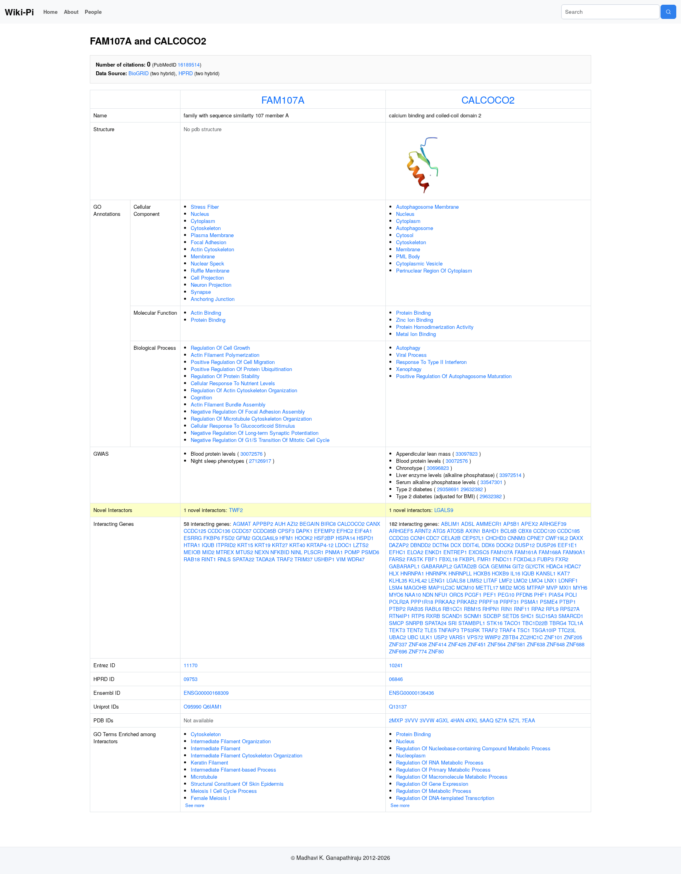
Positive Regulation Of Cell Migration (233, 362)
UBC (412, 637)
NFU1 (441, 594)
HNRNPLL (460, 573)
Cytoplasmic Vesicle (419, 263)
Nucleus (200, 213)
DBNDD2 (420, 545)
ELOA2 (415, 552)
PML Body (408, 256)
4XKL (471, 720)
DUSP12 (525, 545)
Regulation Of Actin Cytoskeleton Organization (244, 390)
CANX (373, 523)
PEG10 (506, 594)
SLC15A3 (546, 616)
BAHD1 (490, 530)
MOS (519, 587)
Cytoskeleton (206, 228)
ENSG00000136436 (411, 692)
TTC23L (567, 630)
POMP (352, 552)
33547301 (491, 482)
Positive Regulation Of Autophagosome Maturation (454, 376)
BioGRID (138, 73)
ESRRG (193, 538)
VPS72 (475, 637)
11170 (190, 665)
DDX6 (488, 545)
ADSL (467, 523)
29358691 (448, 489)
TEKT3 (397, 630)
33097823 (467, 453)
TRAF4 (507, 630)
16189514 (189, 64)
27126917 (260, 460)
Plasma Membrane (212, 235)
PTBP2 (397, 608)
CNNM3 (516, 538)
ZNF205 (573, 637)
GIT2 (518, 566)
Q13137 (398, 706)
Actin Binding (206, 312)
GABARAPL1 (404, 566)
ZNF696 (398, 651)
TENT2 (415, 630)
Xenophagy (409, 369)
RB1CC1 (452, 608)
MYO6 (396, 594)
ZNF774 (418, 651)
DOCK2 (505, 545)
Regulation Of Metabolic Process (433, 790)
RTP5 (417, 616)
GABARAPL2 (436, 566)
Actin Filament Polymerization (225, 354)
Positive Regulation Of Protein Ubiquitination (241, 369)
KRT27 (280, 545)
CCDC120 (544, 530)
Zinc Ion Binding (414, 319)
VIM (341, 559)
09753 (190, 679)
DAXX (576, 538)
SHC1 (527, 616)
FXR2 (561, 559)
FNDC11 (502, 559)
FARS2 (397, 559)
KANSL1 (546, 573)
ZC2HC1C (531, 637)
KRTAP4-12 (320, 545)
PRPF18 (488, 601)
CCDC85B (264, 530)
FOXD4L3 (525, 559)
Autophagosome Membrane (427, 206)
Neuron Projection (211, 284)
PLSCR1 (314, 552)
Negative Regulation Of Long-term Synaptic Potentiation (254, 432)
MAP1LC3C (441, 587)
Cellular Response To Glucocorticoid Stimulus (243, 425)
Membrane (203, 256)
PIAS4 (556, 594)
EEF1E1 (567, 545)
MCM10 (465, 587)
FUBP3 (545, 559)
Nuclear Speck (207, 263)
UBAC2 (397, 637)
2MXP (396, 720)
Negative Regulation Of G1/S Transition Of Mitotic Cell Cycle (260, 439)
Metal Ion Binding (416, 334)
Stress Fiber (205, 206)
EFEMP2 (324, 530)
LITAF (490, 580)
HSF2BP (324, 538)
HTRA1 (192, 545)
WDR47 (356, 559)
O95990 (192, 706)
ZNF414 (437, 644)
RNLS (224, 559)
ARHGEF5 (401, 530)
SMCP (396, 623)
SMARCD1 (570, 616)
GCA (483, 566)
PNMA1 (334, 552)
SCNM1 (473, 616)
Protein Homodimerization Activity (435, 326)
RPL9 (552, 608)
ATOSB (455, 530)
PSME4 (549, 601)
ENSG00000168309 (206, 692)
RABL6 (433, 608)
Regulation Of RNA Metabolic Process (440, 762)
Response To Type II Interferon (431, 362)
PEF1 (489, 594)
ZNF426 (457, 644)
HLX (394, 573)
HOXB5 (481, 573)
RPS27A (570, 608)
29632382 (472, 489)
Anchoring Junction (212, 298)
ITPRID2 (226, 545)
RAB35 (415, 608)
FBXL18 (448, 559)
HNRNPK (436, 573)
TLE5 (430, 630)
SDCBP (492, 616)
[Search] (668, 12)
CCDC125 (195, 530)
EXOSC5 (479, 552)
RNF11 (522, 608)
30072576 (251, 453)
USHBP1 (324, 559)
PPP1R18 (422, 601)
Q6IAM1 (212, 706)
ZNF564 (496, 644)
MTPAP (536, 587)
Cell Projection (207, 277)
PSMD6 (370, 552)
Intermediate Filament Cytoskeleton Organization (246, 755)
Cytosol (404, 235)
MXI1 (565, 587)
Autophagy (408, 347)
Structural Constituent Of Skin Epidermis (237, 783)
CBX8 (525, 530)
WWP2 (493, 637)
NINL (296, 552)
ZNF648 (556, 644)
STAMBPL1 (471, 623)
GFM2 (243, 538)
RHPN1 (490, 608)
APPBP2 (263, 523)
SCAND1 (452, 616)
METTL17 (487, 587)
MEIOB (192, 552)
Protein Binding (208, 319)
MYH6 (580, 587)
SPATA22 (243, 559)
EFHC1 (397, 552)
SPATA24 (436, 623)
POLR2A (399, 601)
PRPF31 (509, 601)
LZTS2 (360, 545)
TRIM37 (303, 559)
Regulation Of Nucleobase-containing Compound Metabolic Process (473, 748)
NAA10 (413, 594)
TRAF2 (285, 559)
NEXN (262, 552)
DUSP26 (546, 545)
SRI (452, 623)
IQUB (208, 545)
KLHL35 (398, 580)
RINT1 (208, 559)
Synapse (201, 291)
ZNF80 (436, 651)
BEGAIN (309, 523)
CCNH (417, 538)
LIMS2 (474, 580)
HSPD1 (365, 538)
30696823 (438, 467)
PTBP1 (567, 601)
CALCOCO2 (488, 99)
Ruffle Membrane (210, 270)
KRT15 (245, 545)
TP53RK (470, 630)
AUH (280, 523)
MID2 (208, 552)
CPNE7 (535, 538)
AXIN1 (472, 530)
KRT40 (297, 545)
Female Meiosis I (210, 798)
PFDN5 (524, 594)
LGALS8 (456, 580)
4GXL (442, 720)
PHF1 (540, 594)
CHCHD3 (496, 538)
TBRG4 (557, 623)
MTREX (225, 552)
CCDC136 (219, 530)
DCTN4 (440, 545)
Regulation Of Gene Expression (432, 783)
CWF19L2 (556, 538)
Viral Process (411, 354)
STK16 (494, 623)
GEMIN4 (501, 566)
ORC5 (456, 594)
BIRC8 (328, 523)
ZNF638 (536, 644)
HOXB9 (500, 573)
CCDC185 (568, 530)
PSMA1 (529, 601)
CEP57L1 (473, 538)
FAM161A (526, 552)
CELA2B (451, 538)
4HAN (457, 720)
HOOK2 (304, 538)
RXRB (433, 616)
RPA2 (537, 608)
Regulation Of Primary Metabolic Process (443, 769)
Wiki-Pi (19, 11)
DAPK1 (304, 530)
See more (194, 805)
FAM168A (550, 552)
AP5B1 (511, 523)
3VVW (427, 720)
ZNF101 (553, 637)
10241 (396, 665)
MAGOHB (415, 587)
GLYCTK (535, 566)
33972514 (510, 475)
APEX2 (529, 523)
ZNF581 (516, 644)
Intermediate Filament (215, 748)
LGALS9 (443, 510)
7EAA (528, 720)
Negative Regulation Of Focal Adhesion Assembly (248, 411)
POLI (571, 594)
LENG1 (436, 580)
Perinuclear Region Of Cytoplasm (434, 270)
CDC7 (432, 538)
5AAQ (486, 720)
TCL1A (575, 623)
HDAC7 (572, 566)
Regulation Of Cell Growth (220, 347)
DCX (455, 545)
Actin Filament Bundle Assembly (228, 404)
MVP (552, 587)
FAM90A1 (574, 552)
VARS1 (457, 637)
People (93, 11)
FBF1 (431, 559)
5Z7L (514, 720)
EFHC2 (345, 530)
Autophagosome (414, 228)
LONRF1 (568, 580)
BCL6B (509, 530)
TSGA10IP (544, 630)
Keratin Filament (209, 762)
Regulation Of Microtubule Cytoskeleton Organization (251, 418)
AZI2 (292, 523)
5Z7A (501, 720)
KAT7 (563, 573)
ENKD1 (433, 552)
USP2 (440, 637)
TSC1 (523, 630)
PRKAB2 (467, 601)
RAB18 (192, 559)
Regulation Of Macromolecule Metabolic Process (452, 776)
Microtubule (204, 776)
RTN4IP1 (399, 616)
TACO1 (512, 623)
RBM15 (472, 608)
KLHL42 (418, 580)
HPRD (186, 73)
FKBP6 (211, 538)
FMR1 (484, 559)
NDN (427, 594)
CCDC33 (399, 538)
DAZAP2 (399, 545)
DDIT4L (471, 545)
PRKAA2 (445, 601)
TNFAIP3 (448, 630)
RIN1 (506, 608)
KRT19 (262, 545)
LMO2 (520, 580)
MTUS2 (244, 552)
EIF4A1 (363, 530)
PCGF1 (473, 594)
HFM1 (286, 538)
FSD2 (227, 538)
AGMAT (242, 523)
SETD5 (510, 616)
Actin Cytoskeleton (212, 249)
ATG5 (439, 530)
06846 (396, 679)
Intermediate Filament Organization (231, 741)
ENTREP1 (455, 552)
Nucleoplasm (411, 755)
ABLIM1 (450, 523)
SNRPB (414, 623)
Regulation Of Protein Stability (225, 376)
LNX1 (550, 580)
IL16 (515, 573)
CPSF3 (286, 530)
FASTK (415, 559)
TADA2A (265, 559)
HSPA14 (345, 538)
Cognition (201, 397)
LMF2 (505, 580)
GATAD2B (465, 566)
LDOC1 (343, 545)
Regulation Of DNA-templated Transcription (445, 798)
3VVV (411, 720)
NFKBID (279, 552)
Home (50, 11)
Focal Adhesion (208, 242)
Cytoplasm (203, 221)
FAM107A (283, 99)
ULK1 (426, 637)
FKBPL (467, 559)
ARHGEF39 (553, 523)
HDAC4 (554, 566)
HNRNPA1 (412, 573)
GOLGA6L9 (265, 538)
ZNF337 (398, 644)
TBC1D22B (535, 623)
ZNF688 (575, 644)
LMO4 (536, 580)
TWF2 (236, 510)
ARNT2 (423, 530)
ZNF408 (418, 644)
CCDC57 (241, 530)
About (71, 11)
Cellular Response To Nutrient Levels (233, 383)
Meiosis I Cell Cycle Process (224, 790)
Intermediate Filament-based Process (233, 769)
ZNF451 (477, 644)
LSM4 (395, 587)
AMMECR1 (489, 523)
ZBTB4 (510, 637)
